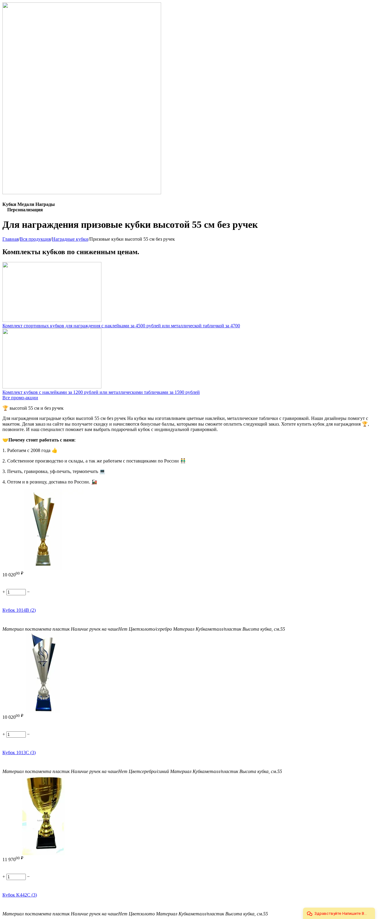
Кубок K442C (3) (19, 894)
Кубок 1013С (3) (19, 752)
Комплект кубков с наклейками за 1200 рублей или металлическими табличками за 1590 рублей (101, 392)
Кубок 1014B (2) (19, 610)
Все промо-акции (20, 397)
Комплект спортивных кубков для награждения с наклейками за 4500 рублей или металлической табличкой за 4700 (121, 325)
